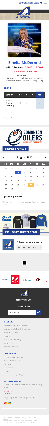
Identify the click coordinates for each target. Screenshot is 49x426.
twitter (24, 247)
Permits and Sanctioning (12, 340)
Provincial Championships (13, 361)
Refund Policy (8, 391)
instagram (39, 247)
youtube (34, 247)
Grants (6, 371)
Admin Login (32, 422)
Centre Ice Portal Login (29, 3)
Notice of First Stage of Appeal (14, 375)
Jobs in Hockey (9, 343)
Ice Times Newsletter (11, 347)
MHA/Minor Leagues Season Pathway (17, 325)
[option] (14, 279)
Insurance (7, 336)
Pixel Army (32, 418)
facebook (18, 247)
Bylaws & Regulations (11, 333)
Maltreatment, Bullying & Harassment (17, 329)
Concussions (8, 368)
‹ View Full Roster (10, 118)
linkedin (29, 247)
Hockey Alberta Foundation (13, 357)
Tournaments (8, 364)
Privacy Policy (8, 393)
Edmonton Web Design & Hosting (14, 418)
